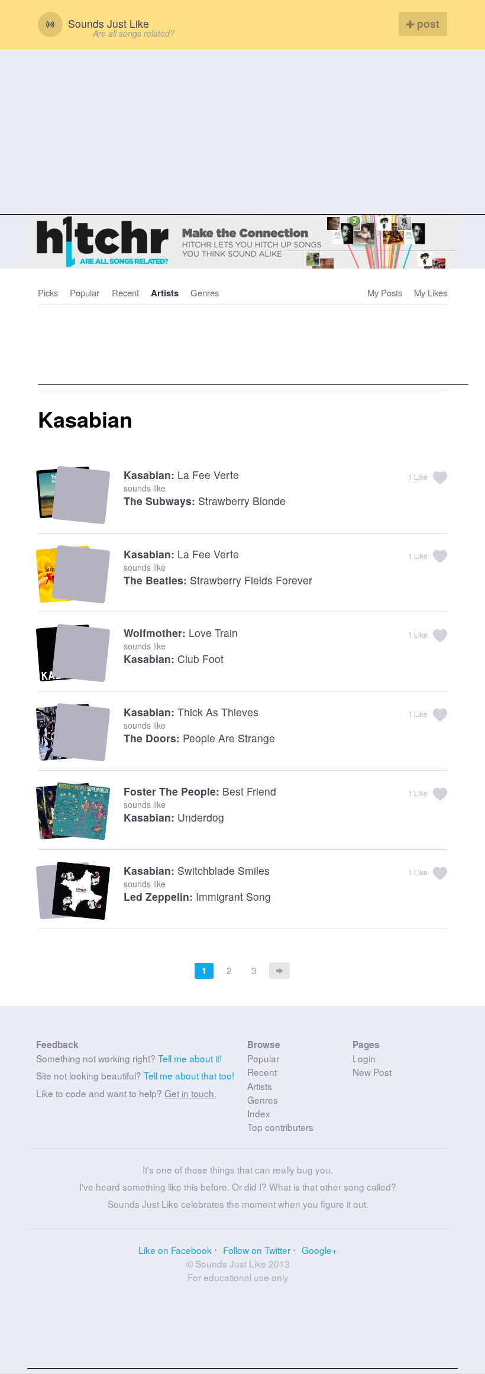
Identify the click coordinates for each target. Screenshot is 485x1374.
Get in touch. (190, 1093)
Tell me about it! (190, 1058)
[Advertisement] (242, 132)
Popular (84, 292)
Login (364, 1058)
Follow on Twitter (256, 1249)
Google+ (319, 1249)
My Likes (430, 292)
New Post (372, 1071)
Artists (165, 292)
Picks (48, 292)
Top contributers (280, 1126)
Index (258, 1113)
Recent (125, 292)
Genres (204, 292)
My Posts (384, 292)
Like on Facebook (175, 1249)
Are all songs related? (133, 33)
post (426, 23)
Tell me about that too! (189, 1075)
